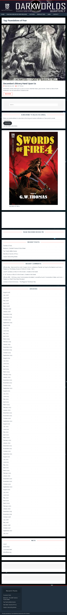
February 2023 (7, 407)
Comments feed (7, 549)
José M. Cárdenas (8, 271)
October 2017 (6, 528)
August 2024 (6, 358)
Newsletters (41, 14)
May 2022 (5, 432)
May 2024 (5, 366)
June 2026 (6, 298)
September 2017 (7, 530)
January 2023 (6, 410)
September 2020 (7, 487)
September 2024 (7, 355)
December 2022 (7, 413)
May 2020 (6, 498)
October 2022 (7, 418)
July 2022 (5, 426)
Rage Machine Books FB (33, 232)
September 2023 (7, 388)
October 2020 (7, 484)
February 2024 (7, 374)
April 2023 (6, 402)
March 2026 (6, 306)
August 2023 (6, 391)
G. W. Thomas (20, 86)
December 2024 (7, 347)
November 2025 (7, 317)
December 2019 (7, 511)
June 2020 (6, 495)
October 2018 (7, 517)
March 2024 (6, 372)
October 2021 (7, 451)
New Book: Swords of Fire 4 (10, 254)
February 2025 (7, 341)
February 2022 (7, 440)
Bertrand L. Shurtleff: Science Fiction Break (14, 248)
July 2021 (5, 459)
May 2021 (5, 465)
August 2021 (6, 456)
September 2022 (7, 421)
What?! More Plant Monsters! (17, 279)
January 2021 (6, 476)
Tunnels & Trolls (7, 245)
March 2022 (6, 437)
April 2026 (6, 303)
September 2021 (7, 454)
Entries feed (6, 546)
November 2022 (7, 415)
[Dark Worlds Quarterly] (33, 12)
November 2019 (7, 514)
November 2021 (7, 448)
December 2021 (7, 445)
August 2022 (6, 424)
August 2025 (6, 325)
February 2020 (7, 506)
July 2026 (6, 295)
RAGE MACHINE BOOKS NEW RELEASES (17, 14)
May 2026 (6, 300)
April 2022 (6, 435)
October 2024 (7, 352)
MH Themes (27, 613)
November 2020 (7, 481)
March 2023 (6, 404)
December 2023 (7, 380)
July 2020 (6, 492)
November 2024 (7, 350)
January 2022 (6, 443)
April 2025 (6, 336)
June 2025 (6, 330)
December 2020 (7, 478)
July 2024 (5, 361)
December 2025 (7, 314)
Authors (32, 14)
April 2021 (6, 467)
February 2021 (7, 473)
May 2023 (5, 399)
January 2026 (6, 311)
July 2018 (5, 519)
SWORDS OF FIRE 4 (14, 206)
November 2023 (7, 382)
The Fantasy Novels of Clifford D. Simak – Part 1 (22, 269)
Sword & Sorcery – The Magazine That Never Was (22, 281)
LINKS (49, 14)
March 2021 (6, 470)
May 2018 (5, 522)
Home (2, 14)
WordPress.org (7, 552)
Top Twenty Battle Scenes (10, 251)
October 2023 (7, 385)
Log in (5, 544)
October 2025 (7, 319)
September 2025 (7, 322)
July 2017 (5, 533)
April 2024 (6, 369)
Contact (56, 14)
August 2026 (6, 292)
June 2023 (6, 396)
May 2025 (5, 333)
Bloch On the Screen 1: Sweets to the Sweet (26, 271)
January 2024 (6, 377)
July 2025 (5, 328)
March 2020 (6, 503)
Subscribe (7, 123)
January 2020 (6, 508)
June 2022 (6, 429)
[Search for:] (33, 104)
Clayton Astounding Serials (10, 256)
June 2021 (6, 462)
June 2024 (6, 363)
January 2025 (6, 344)
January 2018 (6, 525)
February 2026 (7, 309)
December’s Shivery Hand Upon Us (19, 83)
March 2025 (6, 339)
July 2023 (5, 393)
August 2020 (6, 489)
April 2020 (6, 500)
